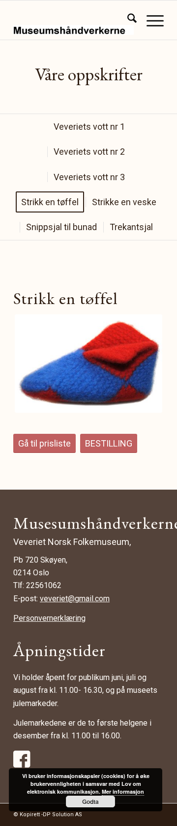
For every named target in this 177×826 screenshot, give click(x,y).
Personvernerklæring (49, 618)
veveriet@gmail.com (75, 598)
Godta (90, 801)
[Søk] (127, 20)
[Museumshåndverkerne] (73, 20)
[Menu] (150, 20)
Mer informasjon (123, 791)
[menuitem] (127, 20)
